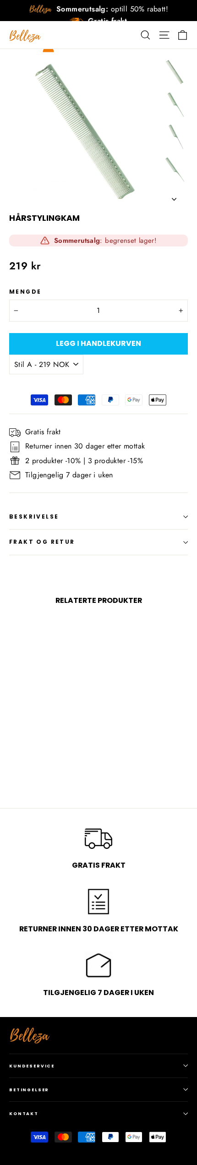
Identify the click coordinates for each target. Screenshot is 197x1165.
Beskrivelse (34, 516)
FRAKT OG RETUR (42, 542)
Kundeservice (32, 1066)
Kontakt (23, 1113)
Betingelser (29, 1090)
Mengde (25, 292)
